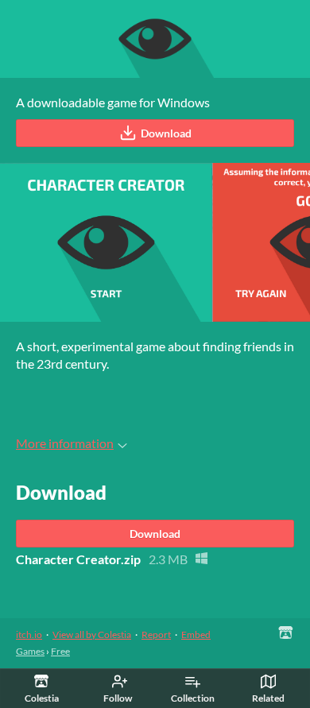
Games (30, 651)
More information (65, 443)
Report (156, 634)
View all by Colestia (91, 634)
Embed (196, 634)
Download (166, 133)
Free (60, 651)
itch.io (29, 634)
